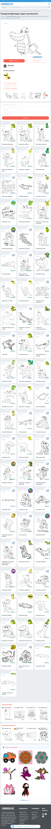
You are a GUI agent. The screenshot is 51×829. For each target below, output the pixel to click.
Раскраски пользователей (11, 747)
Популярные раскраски (8, 725)
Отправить (25, 118)
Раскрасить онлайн (11, 83)
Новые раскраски (7, 704)
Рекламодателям (23, 814)
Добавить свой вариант (11, 88)
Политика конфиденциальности (24, 824)
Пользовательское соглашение (23, 820)
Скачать (38, 60)
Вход (42, 1)
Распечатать (15, 60)
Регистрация (46, 1)
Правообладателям (23, 817)
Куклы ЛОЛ (34, 812)
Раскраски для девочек (35, 817)
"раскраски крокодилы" (10, 18)
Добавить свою (25, 800)
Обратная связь (22, 812)
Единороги (34, 814)
